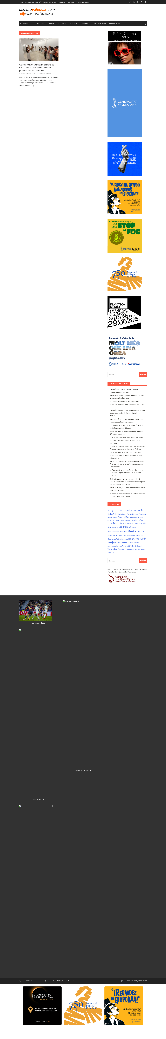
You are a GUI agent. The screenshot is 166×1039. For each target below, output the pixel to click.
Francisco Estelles (45, 74)
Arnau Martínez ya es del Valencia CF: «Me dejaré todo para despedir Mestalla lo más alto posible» (126, 455)
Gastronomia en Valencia (83, 770)
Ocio (64, 24)
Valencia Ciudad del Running (126, 549)
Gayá (128, 520)
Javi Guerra (124, 523)
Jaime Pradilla (113, 523)
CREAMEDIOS (142, 981)
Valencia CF (113, 549)
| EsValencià (39, 24)
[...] (33, 85)
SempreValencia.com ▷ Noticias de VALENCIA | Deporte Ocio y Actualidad (55, 981)
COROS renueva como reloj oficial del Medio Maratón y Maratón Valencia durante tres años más (126, 440)
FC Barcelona (123, 520)
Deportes (52, 24)
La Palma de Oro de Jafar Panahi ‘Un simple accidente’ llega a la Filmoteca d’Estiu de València (126, 473)
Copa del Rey (123, 517)
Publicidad (62, 2)
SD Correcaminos (120, 542)
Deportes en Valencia (38, 623)
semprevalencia (115, 981)
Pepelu (128, 535)
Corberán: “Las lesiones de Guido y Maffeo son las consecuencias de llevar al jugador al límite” (127, 413)
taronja (119, 546)
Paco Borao (143, 532)
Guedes (132, 520)
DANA (132, 517)
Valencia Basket (136, 546)
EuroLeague (115, 520)
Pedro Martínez (119, 535)
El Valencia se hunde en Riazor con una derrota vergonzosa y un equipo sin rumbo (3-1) (127, 404)
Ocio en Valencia (38, 799)
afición (109, 511)
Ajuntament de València (118, 511)
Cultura (73, 24)
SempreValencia (112, 546)
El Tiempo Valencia (83, 2)
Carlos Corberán (134, 510)
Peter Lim (132, 535)
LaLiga (122, 527)
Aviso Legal (70, 2)
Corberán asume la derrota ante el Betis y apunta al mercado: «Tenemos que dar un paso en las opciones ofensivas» (127, 481)
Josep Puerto (133, 523)
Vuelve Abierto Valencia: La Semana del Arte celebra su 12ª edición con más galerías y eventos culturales (37, 67)
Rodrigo (125, 539)
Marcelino (123, 532)
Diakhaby (137, 517)
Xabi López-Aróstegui (139, 549)
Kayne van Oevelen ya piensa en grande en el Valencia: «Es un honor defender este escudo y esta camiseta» (127, 464)
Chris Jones (122, 514)
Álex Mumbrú (111, 552)
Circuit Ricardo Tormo (135, 514)
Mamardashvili (113, 532)
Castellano (46, 2)
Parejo (110, 535)
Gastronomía (100, 24)
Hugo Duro (139, 520)
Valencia (126, 545)
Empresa (84, 24)
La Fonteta (115, 527)
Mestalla (133, 531)
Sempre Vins (114, 24)
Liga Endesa (131, 527)
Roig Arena (133, 538)
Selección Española (133, 542)
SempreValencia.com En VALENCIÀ (30, 2)
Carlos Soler (112, 514)
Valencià (24, 24)
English (54, 2)
